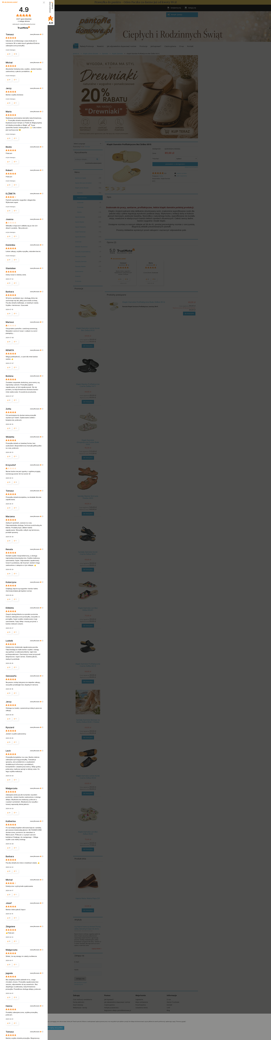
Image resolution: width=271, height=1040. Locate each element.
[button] (3, 2)
